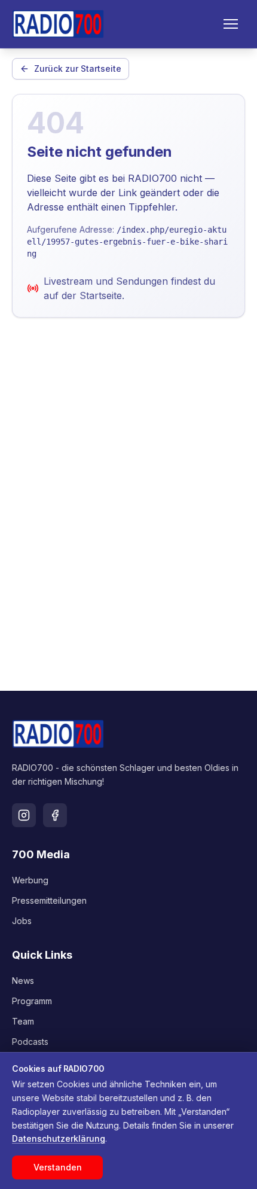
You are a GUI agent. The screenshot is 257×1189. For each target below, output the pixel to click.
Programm (32, 1001)
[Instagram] (24, 815)
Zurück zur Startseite (77, 68)
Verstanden (57, 1167)
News (23, 980)
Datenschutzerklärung (58, 1138)
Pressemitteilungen (49, 900)
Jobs (22, 921)
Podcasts (30, 1041)
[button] (230, 24)
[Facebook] (55, 815)
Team (23, 1021)
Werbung (30, 880)
